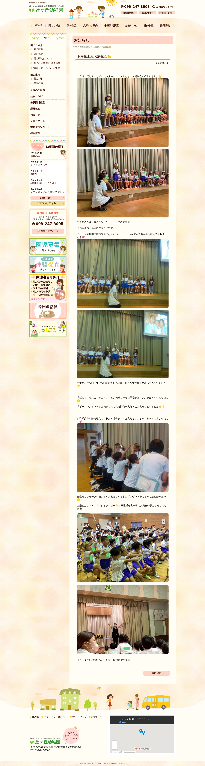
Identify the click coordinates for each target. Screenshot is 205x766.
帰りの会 (35, 156)
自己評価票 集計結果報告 (46, 63)
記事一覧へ (46, 198)
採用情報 (165, 25)
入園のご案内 (90, 25)
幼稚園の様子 (85, 47)
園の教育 (38, 49)
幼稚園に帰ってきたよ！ (43, 183)
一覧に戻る (155, 673)
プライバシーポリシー (56, 717)
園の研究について (43, 58)
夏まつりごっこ (38, 165)
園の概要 (38, 54)
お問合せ (96, 717)
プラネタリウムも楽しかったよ (47, 191)
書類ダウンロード (40, 127)
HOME (38, 25)
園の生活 (72, 25)
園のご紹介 (54, 25)
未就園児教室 (111, 25)
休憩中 (34, 174)
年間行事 (38, 83)
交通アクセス (37, 121)
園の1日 (37, 78)
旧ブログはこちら (46, 203)
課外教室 (149, 25)
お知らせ (35, 115)
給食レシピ (131, 25)
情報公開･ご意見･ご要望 (46, 68)
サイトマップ (79, 717)
